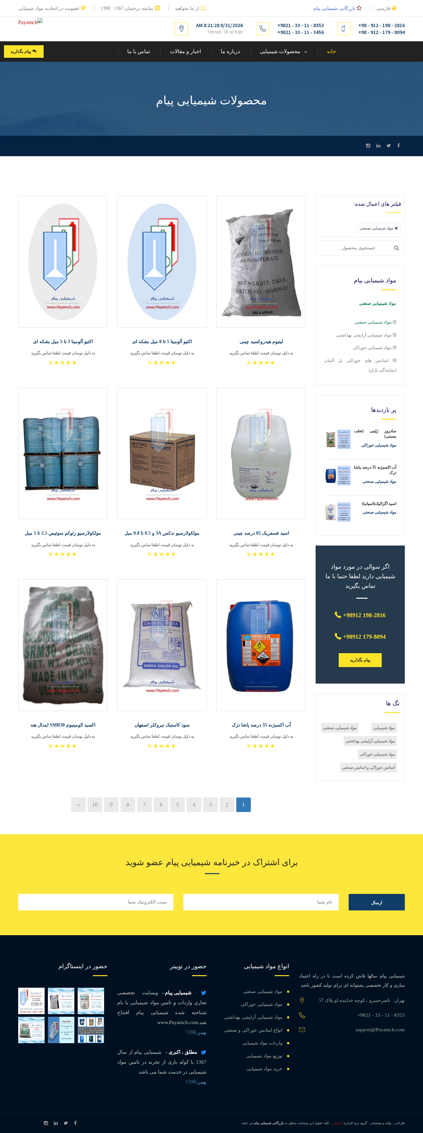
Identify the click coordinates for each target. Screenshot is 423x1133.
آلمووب (337, 1123)
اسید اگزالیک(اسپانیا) (379, 503)
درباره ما (230, 51)
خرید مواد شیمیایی (265, 1068)
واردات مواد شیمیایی (262, 1043)
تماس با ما (138, 51)
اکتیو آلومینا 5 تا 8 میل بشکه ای (162, 341)
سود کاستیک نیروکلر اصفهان (162, 725)
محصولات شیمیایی (280, 51)
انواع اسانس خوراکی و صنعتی (253, 1030)
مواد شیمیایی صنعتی (340, 728)
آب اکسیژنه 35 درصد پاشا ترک (261, 725)
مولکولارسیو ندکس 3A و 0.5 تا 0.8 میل (162, 533)
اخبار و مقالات (185, 51)
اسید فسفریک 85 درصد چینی (261, 533)
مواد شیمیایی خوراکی (377, 754)
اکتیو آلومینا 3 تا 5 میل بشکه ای (63, 341)
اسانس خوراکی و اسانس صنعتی (368, 767)
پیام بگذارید (21, 51)
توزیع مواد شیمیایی (264, 1055)
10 (94, 804)
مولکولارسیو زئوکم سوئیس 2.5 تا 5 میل (63, 533)
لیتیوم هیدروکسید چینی (261, 341)
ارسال (376, 902)
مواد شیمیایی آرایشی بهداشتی (370, 741)
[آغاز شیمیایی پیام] (31, 1001)
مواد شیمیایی (384, 728)
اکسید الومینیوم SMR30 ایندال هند (63, 725)
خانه (331, 51)
